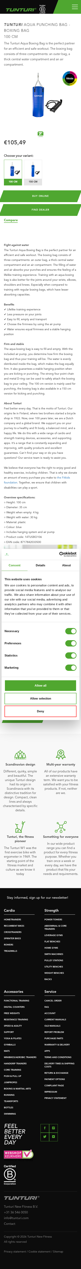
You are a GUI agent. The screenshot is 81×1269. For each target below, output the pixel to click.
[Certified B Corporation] (40, 1175)
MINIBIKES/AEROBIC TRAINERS (20, 1057)
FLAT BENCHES (52, 942)
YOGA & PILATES (12, 1039)
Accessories (13, 992)
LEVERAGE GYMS (53, 935)
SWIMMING (10, 1114)
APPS (47, 1051)
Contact (9, 1224)
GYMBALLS (10, 1045)
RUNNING (9, 1095)
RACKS (48, 979)
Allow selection (40, 698)
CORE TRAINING (12, 1070)
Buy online (40, 196)
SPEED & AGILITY (13, 1026)
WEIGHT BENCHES (54, 973)
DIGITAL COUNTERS (14, 1007)
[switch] (70, 643)
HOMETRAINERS (12, 920)
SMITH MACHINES (53, 954)
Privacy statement (15, 1251)
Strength (51, 910)
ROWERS (8, 945)
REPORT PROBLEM (54, 1032)
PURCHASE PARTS (53, 1039)
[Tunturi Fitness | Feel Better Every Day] (20, 9)
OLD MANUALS (52, 1026)
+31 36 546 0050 (16, 1212)
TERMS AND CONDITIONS (57, 1057)
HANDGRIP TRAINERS (15, 1064)
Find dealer (40, 210)
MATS (7, 1051)
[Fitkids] (70, 78)
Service (50, 992)
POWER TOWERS (53, 920)
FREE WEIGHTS (12, 1013)
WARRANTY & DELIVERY (57, 1045)
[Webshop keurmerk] (40, 1155)
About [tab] (66, 565)
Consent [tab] (14, 565)
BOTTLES (8, 1108)
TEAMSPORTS (11, 1101)
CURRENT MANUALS (55, 1020)
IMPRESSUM (50, 1092)
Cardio (9, 910)
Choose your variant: (18, 156)
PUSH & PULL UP (12, 1076)
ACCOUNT (49, 1013)
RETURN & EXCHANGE (56, 1073)
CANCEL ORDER (53, 1001)
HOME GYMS (51, 948)
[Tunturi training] (40, 134)
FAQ (46, 1007)
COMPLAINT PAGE (54, 1086)
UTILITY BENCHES (53, 967)
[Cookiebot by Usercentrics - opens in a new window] (59, 554)
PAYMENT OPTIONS (54, 1079)
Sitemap (58, 1251)
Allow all (40, 685)
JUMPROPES (10, 1083)
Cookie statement (40, 1251)
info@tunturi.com (16, 1218)
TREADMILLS (10, 951)
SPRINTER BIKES (12, 939)
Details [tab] (40, 565)
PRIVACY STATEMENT (55, 1098)
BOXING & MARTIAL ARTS (17, 1089)
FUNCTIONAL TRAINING (16, 1001)
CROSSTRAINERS (12, 932)
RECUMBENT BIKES (14, 926)
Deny (40, 711)
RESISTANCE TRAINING (16, 1020)
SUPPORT (9, 1032)
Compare (11, 220)
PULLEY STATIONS (53, 961)
